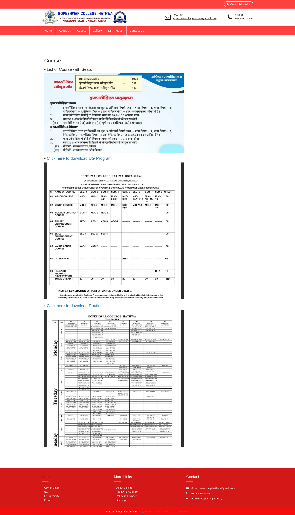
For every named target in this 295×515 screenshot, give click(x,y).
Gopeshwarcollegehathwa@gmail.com (194, 18)
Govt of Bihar (51, 487)
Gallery (97, 30)
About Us (65, 30)
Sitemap (121, 500)
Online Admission (240, 4)
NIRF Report (115, 30)
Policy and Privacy (126, 496)
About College (124, 487)
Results (48, 500)
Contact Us (137, 30)
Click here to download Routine (75, 305)
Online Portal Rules (127, 491)
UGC (46, 491)
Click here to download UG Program (79, 158)
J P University (51, 496)
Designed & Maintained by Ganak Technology (163, 511)
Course (81, 30)
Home (49, 30)
